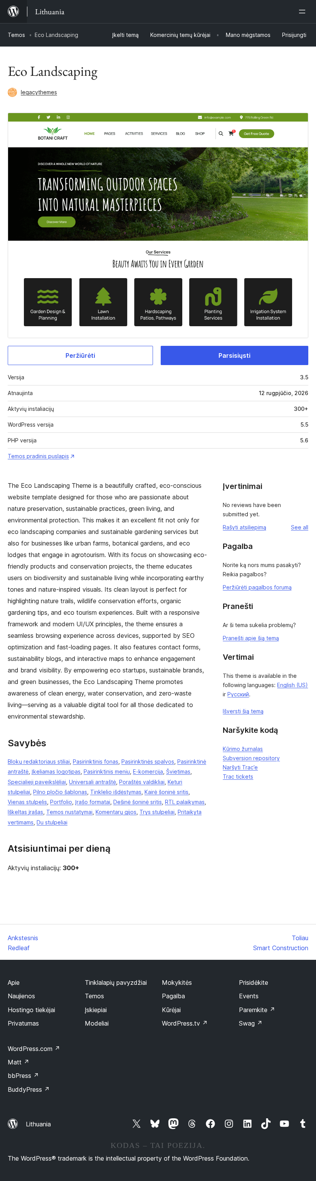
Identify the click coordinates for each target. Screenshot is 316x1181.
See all (299, 527)
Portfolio (61, 802)
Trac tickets (238, 776)
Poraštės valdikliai (142, 782)
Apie (14, 982)
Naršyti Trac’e (240, 767)
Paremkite (257, 1010)
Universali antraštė (92, 782)
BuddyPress (29, 1089)
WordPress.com (34, 1049)
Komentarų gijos (116, 812)
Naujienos (21, 996)
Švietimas (178, 771)
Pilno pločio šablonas (60, 792)
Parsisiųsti (234, 355)
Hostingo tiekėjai (31, 1010)
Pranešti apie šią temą (251, 638)
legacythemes (39, 92)
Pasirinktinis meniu (107, 771)
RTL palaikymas (185, 802)
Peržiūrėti (80, 355)
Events (249, 996)
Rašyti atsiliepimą (244, 527)
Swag (250, 1023)
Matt (18, 1062)
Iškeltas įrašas (25, 812)
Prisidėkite (253, 982)
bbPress (23, 1075)
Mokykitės (177, 982)
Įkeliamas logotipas (56, 771)
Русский (238, 694)
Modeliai (97, 1023)
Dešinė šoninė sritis (137, 802)
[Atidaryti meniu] (303, 11)
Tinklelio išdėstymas (115, 792)
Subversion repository (251, 758)
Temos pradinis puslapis (38, 456)
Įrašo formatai (92, 802)
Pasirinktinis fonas (95, 761)
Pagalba (173, 996)
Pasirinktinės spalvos (147, 761)
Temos (16, 35)
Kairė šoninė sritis (166, 792)
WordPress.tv (185, 1023)
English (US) (292, 685)
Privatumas (23, 1023)
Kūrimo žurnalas (243, 749)
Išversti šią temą (243, 711)
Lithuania (38, 1124)
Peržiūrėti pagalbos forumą (257, 587)
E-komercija (148, 771)
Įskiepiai (96, 1010)
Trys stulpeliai (157, 812)
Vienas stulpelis (27, 802)
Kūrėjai (171, 1010)
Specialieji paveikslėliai (37, 782)
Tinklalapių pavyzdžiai (116, 982)
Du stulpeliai (52, 822)
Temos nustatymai (69, 812)
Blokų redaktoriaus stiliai (39, 761)
